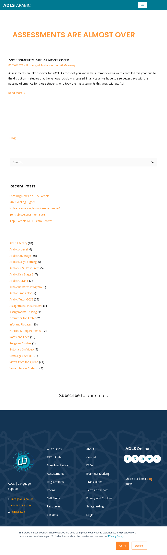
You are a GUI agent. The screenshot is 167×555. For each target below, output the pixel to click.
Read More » (16, 92)
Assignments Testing (23, 312)
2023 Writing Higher (22, 202)
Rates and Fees (19, 337)
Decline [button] (139, 545)
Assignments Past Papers (26, 306)
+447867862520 (21, 505)
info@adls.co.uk (22, 499)
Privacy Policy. (116, 536)
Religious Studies (20, 343)
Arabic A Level (19, 249)
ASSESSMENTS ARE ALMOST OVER (38, 60)
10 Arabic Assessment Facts (28, 215)
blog (150, 479)
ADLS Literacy (18, 243)
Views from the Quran (24, 362)
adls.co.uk (19, 512)
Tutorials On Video (22, 349)
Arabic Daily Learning (23, 262)
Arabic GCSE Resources (25, 268)
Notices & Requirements (25, 331)
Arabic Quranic (19, 281)
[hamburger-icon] (142, 5)
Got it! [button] (122, 545)
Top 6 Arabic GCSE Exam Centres (31, 221)
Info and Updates (21, 324)
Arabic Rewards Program (26, 287)
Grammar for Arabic (23, 318)
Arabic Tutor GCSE (21, 299)
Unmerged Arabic (37, 65)
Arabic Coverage (20, 256)
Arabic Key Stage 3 (22, 274)
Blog (12, 138)
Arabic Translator (21, 293)
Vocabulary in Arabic (23, 368)
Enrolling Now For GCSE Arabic (29, 196)
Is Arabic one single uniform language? (35, 208)
